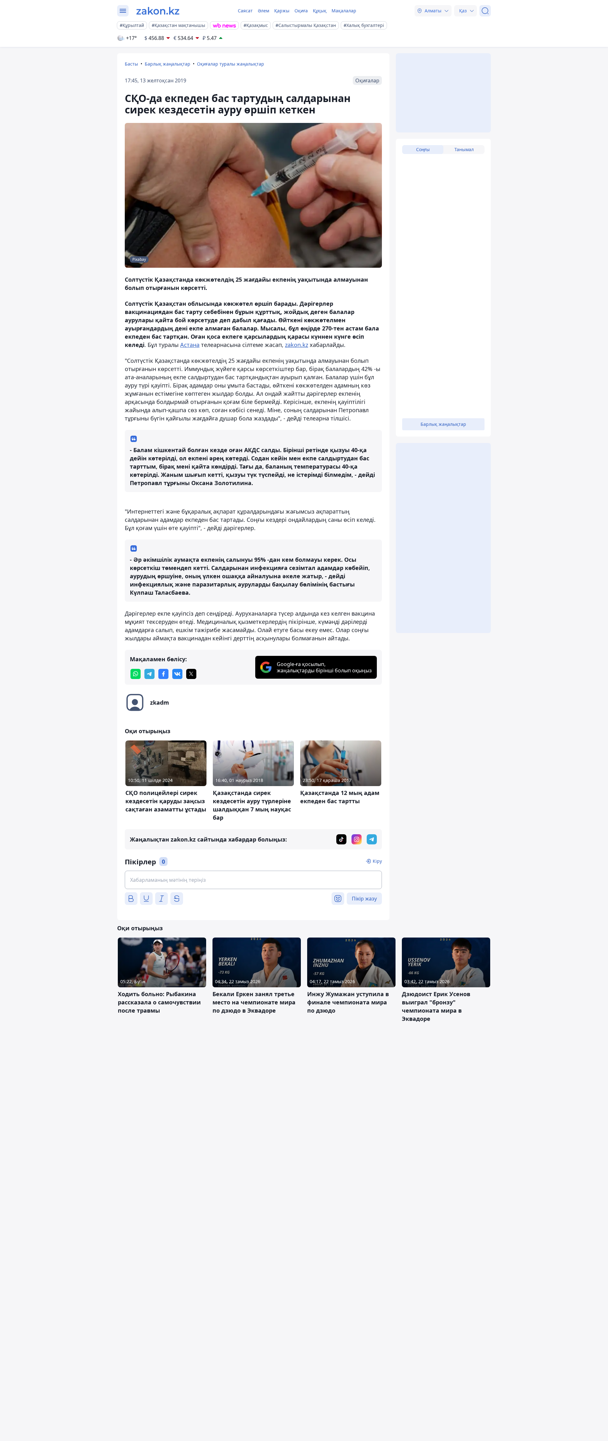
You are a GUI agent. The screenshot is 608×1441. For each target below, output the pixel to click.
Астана (190, 345)
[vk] (177, 674)
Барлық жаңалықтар (167, 64)
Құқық (319, 11)
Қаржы (281, 11)
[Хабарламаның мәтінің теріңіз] (253, 880)
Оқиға (301, 11)
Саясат (245, 11)
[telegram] (149, 674)
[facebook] (163, 674)
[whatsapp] (135, 674)
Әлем (263, 11)
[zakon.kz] (158, 11)
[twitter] (191, 674)
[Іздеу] (485, 10)
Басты (131, 64)
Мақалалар (344, 11)
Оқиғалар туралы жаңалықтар (230, 64)
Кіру (377, 861)
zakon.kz (296, 345)
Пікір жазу (364, 898)
